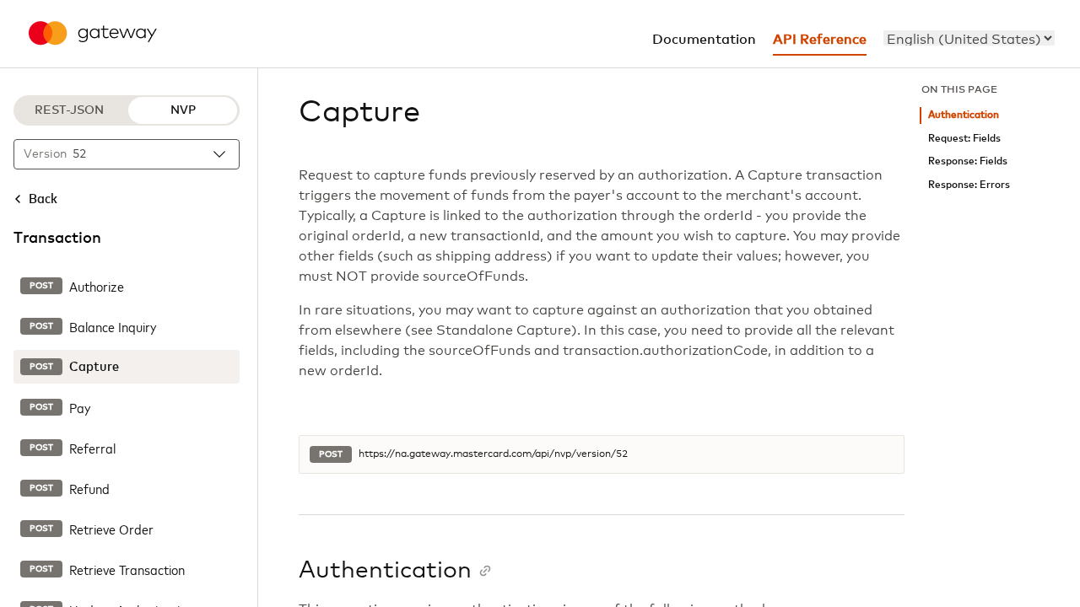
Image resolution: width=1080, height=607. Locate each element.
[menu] (969, 38)
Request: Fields (964, 138)
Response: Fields (967, 161)
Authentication (963, 115)
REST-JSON (69, 110)
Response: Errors (969, 185)
